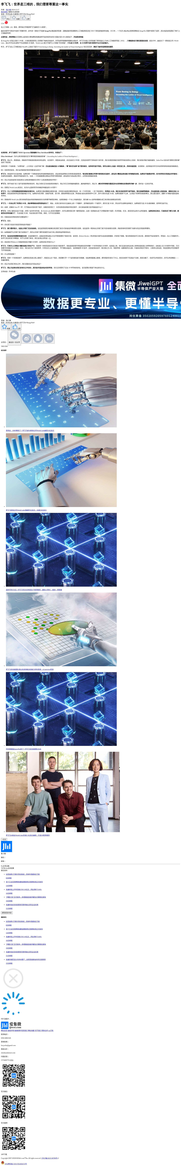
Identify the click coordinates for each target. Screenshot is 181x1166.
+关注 (4, 839)
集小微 (8, 10)
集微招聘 (18, 1030)
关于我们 (38, 1030)
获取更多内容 (7, 913)
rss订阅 (50, 1030)
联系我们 (24, 1030)
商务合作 (45, 1030)
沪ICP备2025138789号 (50, 1158)
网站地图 (31, 1030)
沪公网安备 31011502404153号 (16, 1164)
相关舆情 (4, 12)
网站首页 (4, 1030)
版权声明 (11, 1030)
